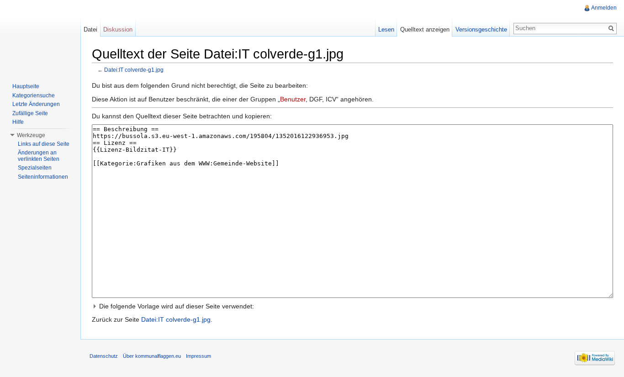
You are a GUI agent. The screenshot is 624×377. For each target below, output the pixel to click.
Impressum (198, 356)
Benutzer (293, 99)
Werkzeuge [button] (31, 135)
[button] (352, 306)
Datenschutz (104, 356)
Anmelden (604, 8)
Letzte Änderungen (36, 104)
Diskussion (117, 29)
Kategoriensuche (33, 95)
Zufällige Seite (30, 113)
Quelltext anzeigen (424, 29)
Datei (90, 29)
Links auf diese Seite (43, 144)
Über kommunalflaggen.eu (152, 356)
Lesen (386, 29)
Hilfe (18, 122)
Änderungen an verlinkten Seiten (38, 155)
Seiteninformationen (43, 177)
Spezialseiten (35, 168)
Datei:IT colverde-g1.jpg (134, 70)
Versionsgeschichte (481, 29)
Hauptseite (25, 86)
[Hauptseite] (40, 36)
